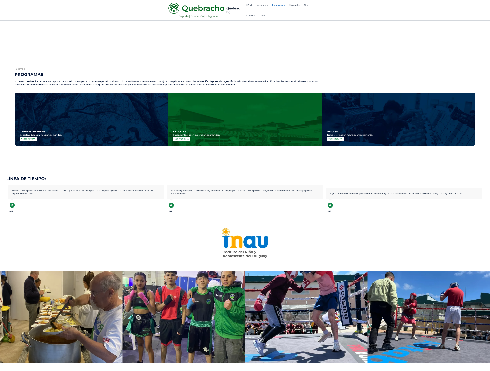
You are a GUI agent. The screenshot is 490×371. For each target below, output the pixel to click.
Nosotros (261, 5)
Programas (277, 5)
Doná (262, 15)
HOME (249, 5)
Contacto (250, 15)
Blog (306, 5)
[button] (267, 5)
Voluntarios (294, 5)
